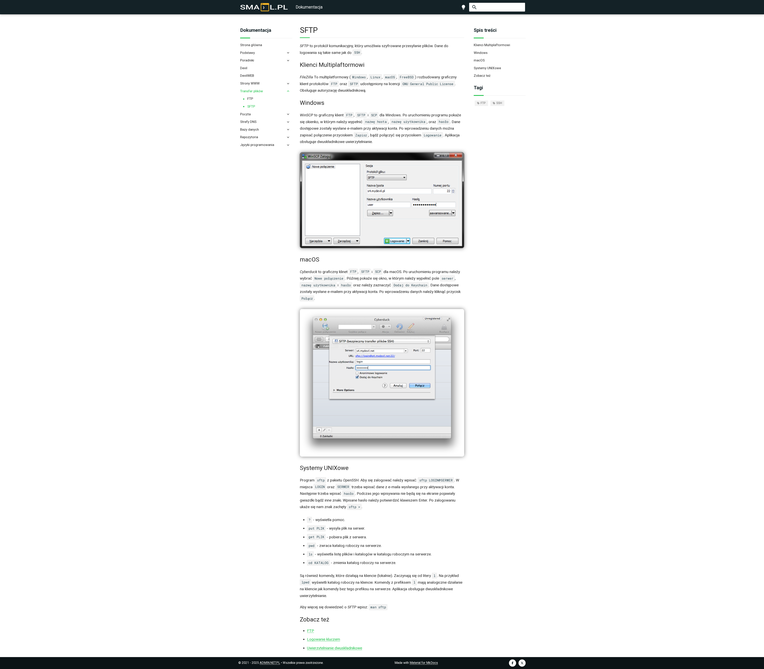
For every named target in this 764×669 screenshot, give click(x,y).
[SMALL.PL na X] (522, 663)
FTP (483, 103)
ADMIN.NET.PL (270, 663)
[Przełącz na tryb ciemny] (463, 7)
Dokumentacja (255, 30)
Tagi (478, 87)
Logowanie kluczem (323, 639)
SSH (499, 103)
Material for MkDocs (424, 663)
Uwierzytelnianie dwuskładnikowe (334, 648)
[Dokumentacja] (264, 7)
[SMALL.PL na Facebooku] (512, 663)
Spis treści (485, 30)
